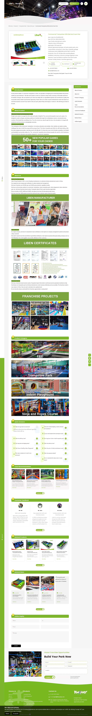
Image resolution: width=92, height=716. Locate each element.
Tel (42, 620)
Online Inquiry (53, 63)
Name (14, 620)
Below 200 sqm (30, 26)
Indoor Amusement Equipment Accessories (33, 701)
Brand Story (63, 3)
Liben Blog (11, 701)
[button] (12, 63)
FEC (24, 697)
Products (16, 26)
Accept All (15, 713)
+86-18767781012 (55, 694)
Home (11, 26)
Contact (67, 64)
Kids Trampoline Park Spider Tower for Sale (60, 73)
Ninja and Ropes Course (29, 703)
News (10, 699)
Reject (7, 713)
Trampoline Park (22, 26)
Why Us (10, 696)
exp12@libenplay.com (58, 696)
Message (15, 633)
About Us (11, 694)
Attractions (26, 699)
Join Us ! (74, 3)
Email (14, 627)
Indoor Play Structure (28, 704)
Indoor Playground (28, 696)
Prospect (10, 697)
